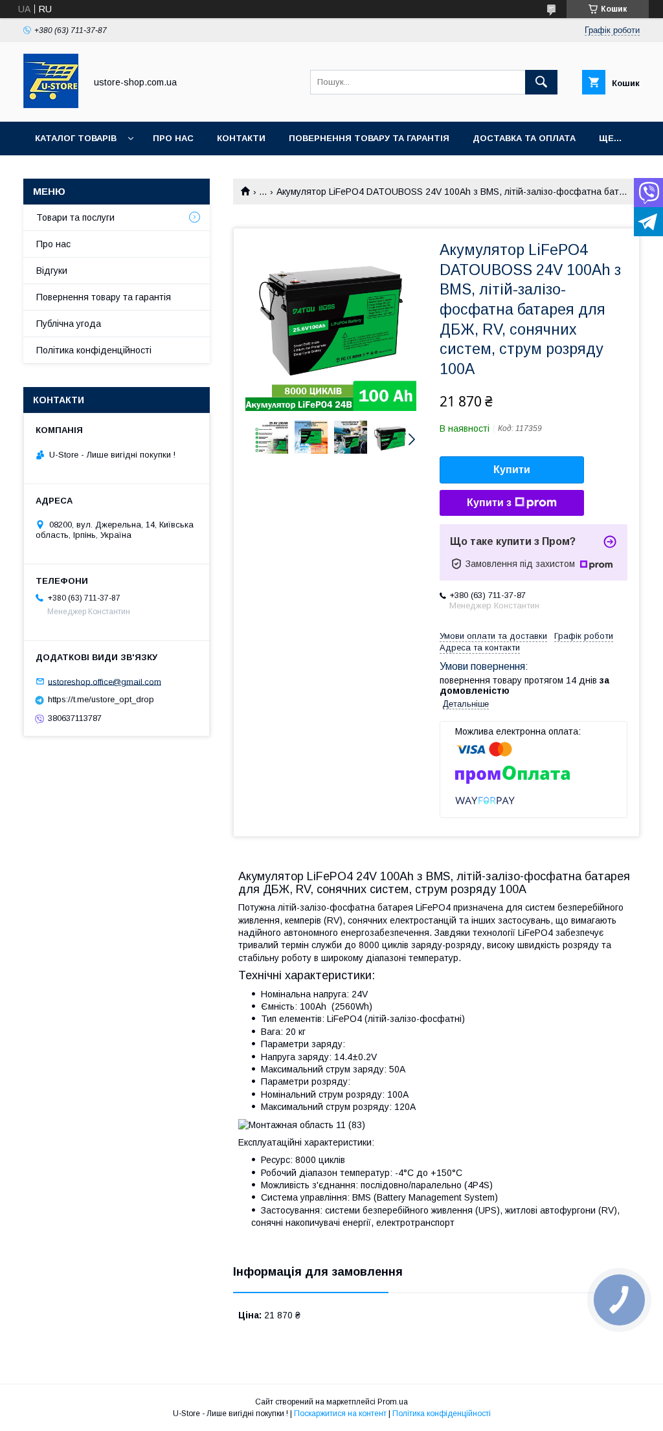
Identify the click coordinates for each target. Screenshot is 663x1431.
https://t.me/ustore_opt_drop (101, 699)
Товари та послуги (75, 217)
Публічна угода (68, 323)
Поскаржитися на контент (340, 1413)
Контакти (241, 138)
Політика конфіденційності (94, 350)
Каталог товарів (76, 138)
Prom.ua (392, 1401)
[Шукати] (541, 82)
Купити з (489, 502)
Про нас (173, 138)
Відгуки (51, 270)
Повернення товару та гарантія (103, 297)
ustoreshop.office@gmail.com (104, 681)
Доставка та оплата (524, 138)
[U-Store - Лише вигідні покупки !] (50, 105)
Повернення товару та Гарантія (369, 138)
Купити (511, 469)
